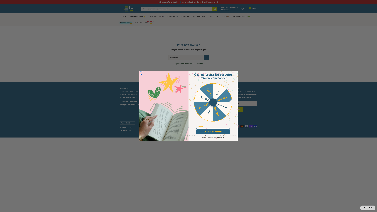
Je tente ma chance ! (213, 131)
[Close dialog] (141, 72)
